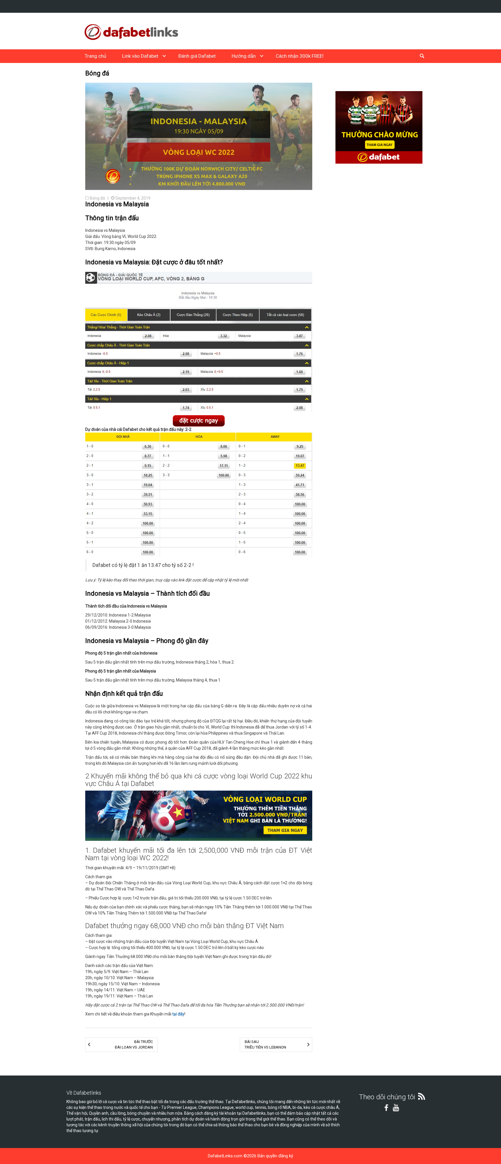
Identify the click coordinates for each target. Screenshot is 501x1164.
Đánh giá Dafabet (197, 56)
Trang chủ (95, 56)
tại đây (178, 1014)
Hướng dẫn (244, 56)
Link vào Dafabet (140, 56)
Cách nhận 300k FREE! (300, 56)
